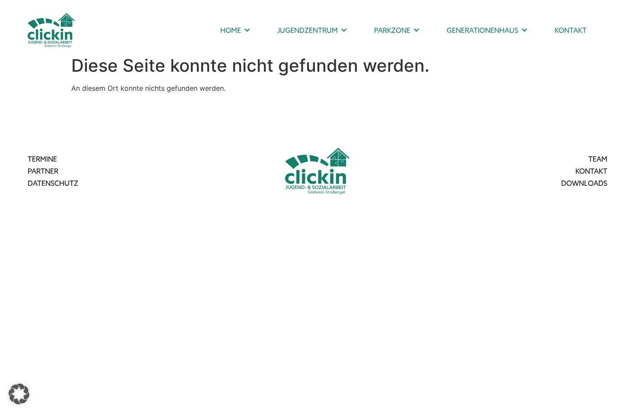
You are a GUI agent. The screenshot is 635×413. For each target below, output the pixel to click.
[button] (19, 394)
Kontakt (571, 30)
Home (230, 30)
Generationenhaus (482, 30)
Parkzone (392, 30)
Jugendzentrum (307, 30)
